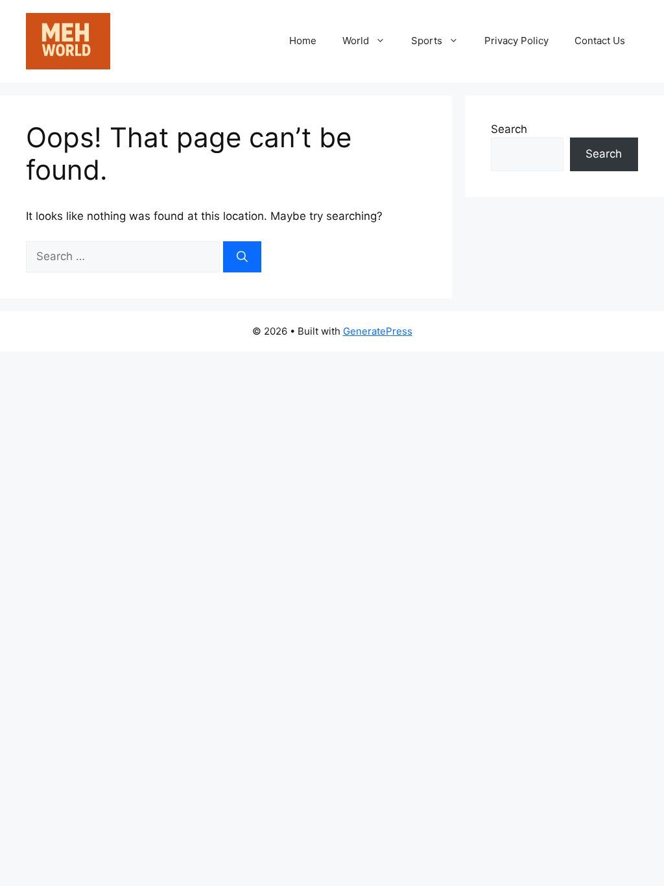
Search (509, 129)
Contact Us (600, 40)
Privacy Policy (516, 40)
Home (302, 40)
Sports (426, 40)
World (355, 40)
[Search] (242, 256)
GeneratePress (377, 331)
